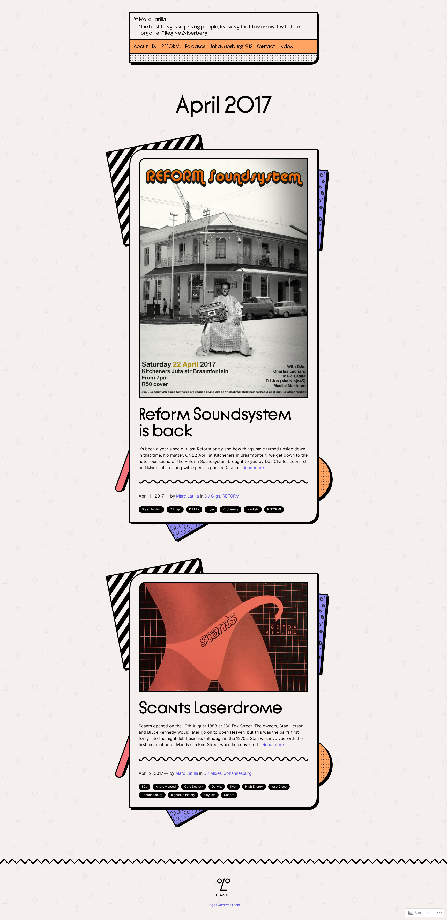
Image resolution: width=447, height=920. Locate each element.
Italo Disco (279, 786)
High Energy (254, 786)
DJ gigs (175, 509)
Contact (266, 46)
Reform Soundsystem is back (215, 423)
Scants (229, 795)
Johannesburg (238, 773)
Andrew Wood (166, 786)
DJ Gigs (212, 496)
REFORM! (171, 46)
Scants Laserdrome (210, 708)
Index (286, 46)
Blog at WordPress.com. (224, 905)
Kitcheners (230, 509)
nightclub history (183, 795)
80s (144, 786)
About (140, 46)
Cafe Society (193, 786)
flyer (211, 509)
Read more (253, 467)
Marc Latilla (152, 19)
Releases (195, 46)
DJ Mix (194, 509)
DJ (154, 46)
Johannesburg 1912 (230, 46)
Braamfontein (151, 509)
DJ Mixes (213, 773)
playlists (253, 509)
